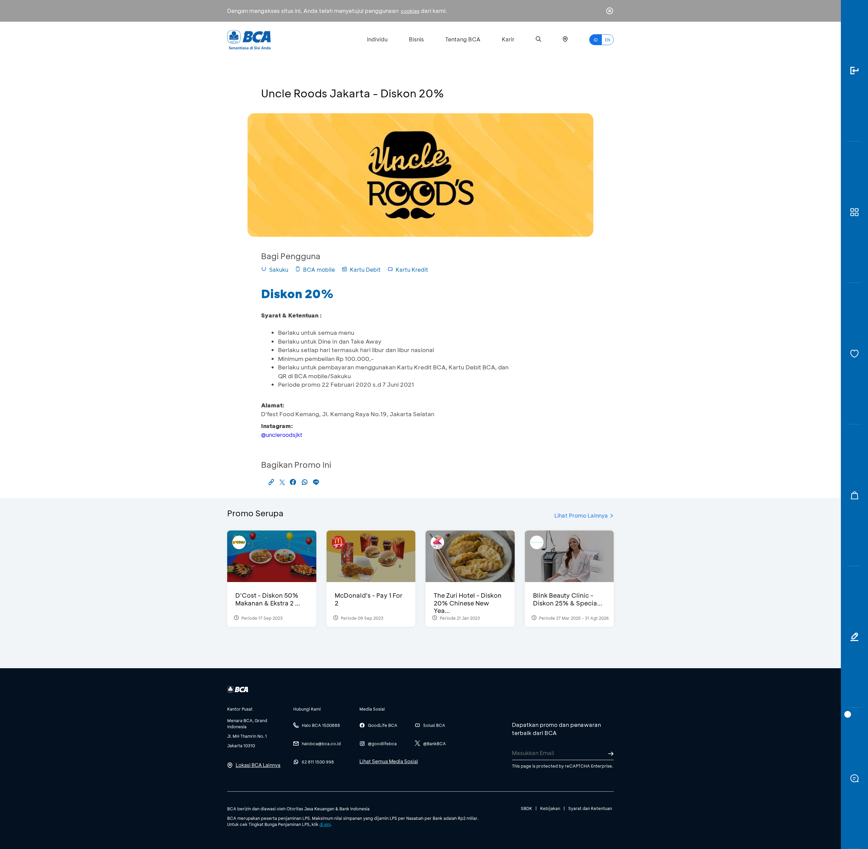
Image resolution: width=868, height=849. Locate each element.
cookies (410, 11)
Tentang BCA (462, 39)
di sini (325, 824)
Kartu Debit (365, 269)
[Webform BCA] (854, 637)
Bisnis (416, 39)
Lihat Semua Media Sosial (388, 761)
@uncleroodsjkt (281, 434)
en (607, 39)
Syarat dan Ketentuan (590, 808)
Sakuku (278, 269)
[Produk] (854, 212)
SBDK (526, 808)
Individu (377, 39)
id (596, 39)
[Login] (854, 70)
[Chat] (854, 778)
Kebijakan (550, 808)
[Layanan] (854, 353)
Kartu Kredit (412, 269)
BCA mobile (319, 269)
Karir (508, 39)
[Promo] (854, 495)
